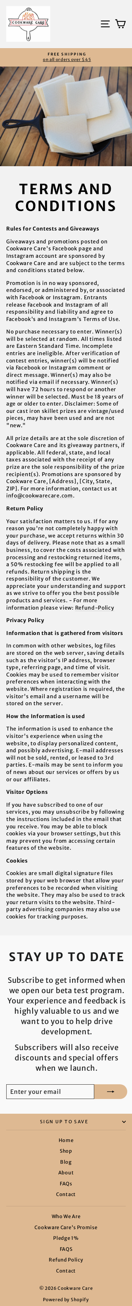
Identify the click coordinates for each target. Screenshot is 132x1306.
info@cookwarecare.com (39, 495)
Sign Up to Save (64, 1121)
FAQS (66, 1249)
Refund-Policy (94, 607)
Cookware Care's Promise (65, 1227)
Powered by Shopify (66, 1299)
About (66, 1173)
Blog (66, 1162)
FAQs (66, 1184)
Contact (66, 1194)
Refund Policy (66, 1260)
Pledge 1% (65, 1238)
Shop (66, 1151)
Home (66, 1140)
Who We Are (66, 1216)
